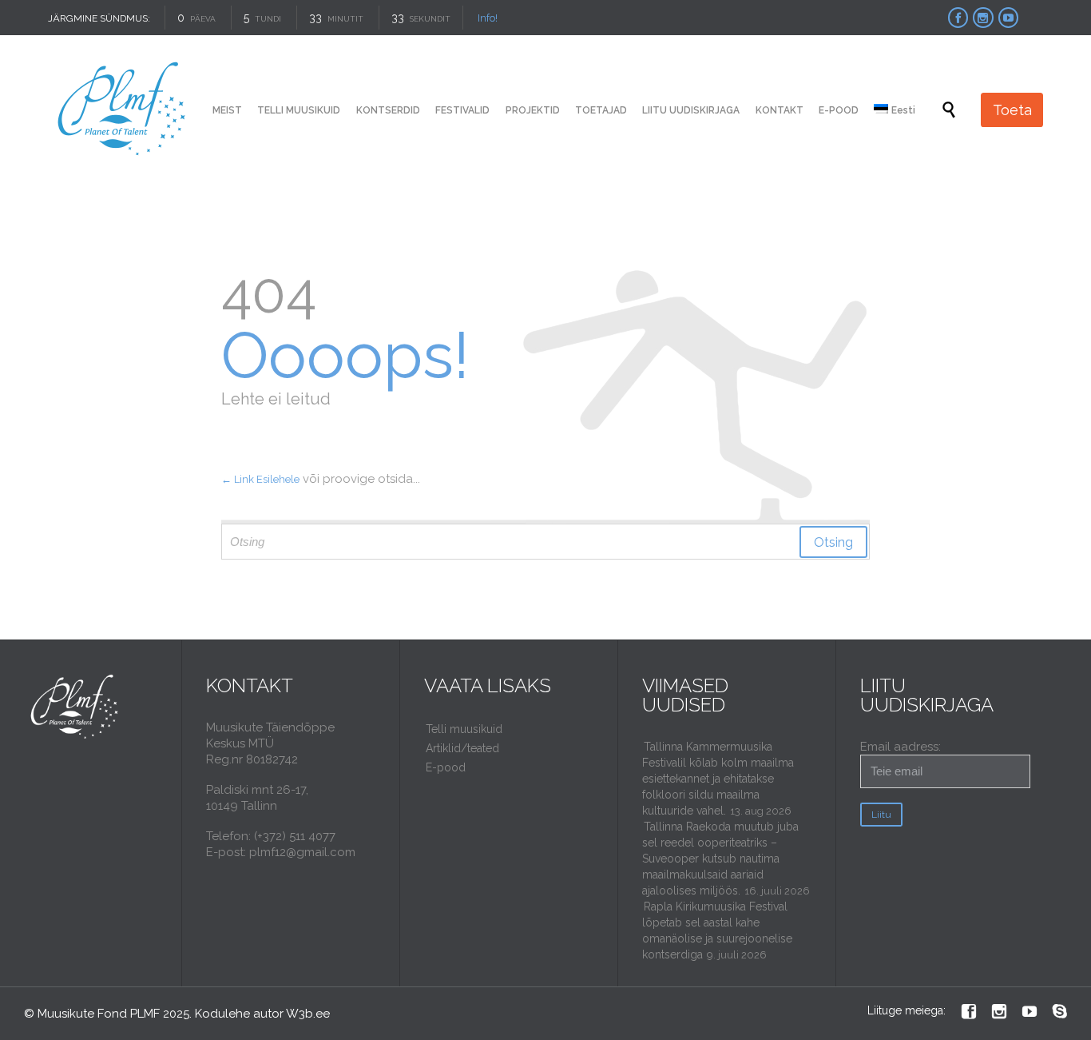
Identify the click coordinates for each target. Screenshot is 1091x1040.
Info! (488, 18)
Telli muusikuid (464, 729)
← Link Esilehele (260, 479)
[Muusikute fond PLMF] (122, 110)
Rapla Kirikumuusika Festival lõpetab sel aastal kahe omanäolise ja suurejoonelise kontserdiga (717, 930)
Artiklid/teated (462, 748)
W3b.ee (308, 1013)
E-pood (446, 767)
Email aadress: (900, 746)
